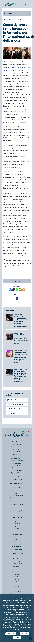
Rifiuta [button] (17, 637)
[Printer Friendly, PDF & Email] (17, 299)
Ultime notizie (15, 400)
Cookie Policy (7, 626)
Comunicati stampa (17, 404)
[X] (13, 289)
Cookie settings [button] (11, 633)
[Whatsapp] (17, 289)
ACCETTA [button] (24, 633)
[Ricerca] (24, 4)
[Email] (20, 289)
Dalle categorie (15, 409)
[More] (23, 289)
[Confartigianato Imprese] (9, 4)
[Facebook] (10, 289)
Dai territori (14, 413)
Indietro (17, 281)
